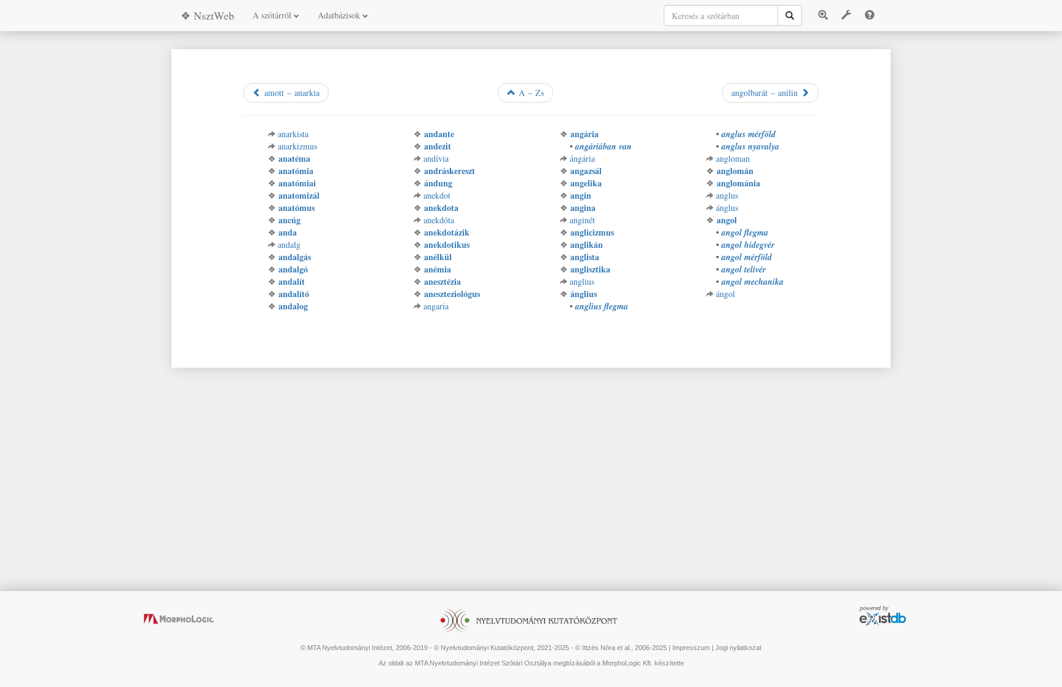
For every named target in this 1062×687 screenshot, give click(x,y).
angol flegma (745, 232)
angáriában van (603, 146)
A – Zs (530, 92)
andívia (436, 158)
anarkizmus (297, 146)
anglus (727, 195)
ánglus (727, 207)
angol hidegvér (748, 245)
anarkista (293, 134)
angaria (436, 306)
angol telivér (744, 269)
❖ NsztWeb (207, 15)
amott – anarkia (290, 92)
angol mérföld (747, 257)
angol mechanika (753, 282)
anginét (582, 220)
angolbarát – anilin (766, 92)
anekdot (436, 195)
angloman (733, 158)
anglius (582, 281)
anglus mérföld (749, 134)
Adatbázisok (340, 15)
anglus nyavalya (750, 146)
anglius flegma (601, 306)
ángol (725, 294)
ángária (582, 158)
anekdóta (438, 220)
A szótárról (273, 15)
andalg (289, 244)
